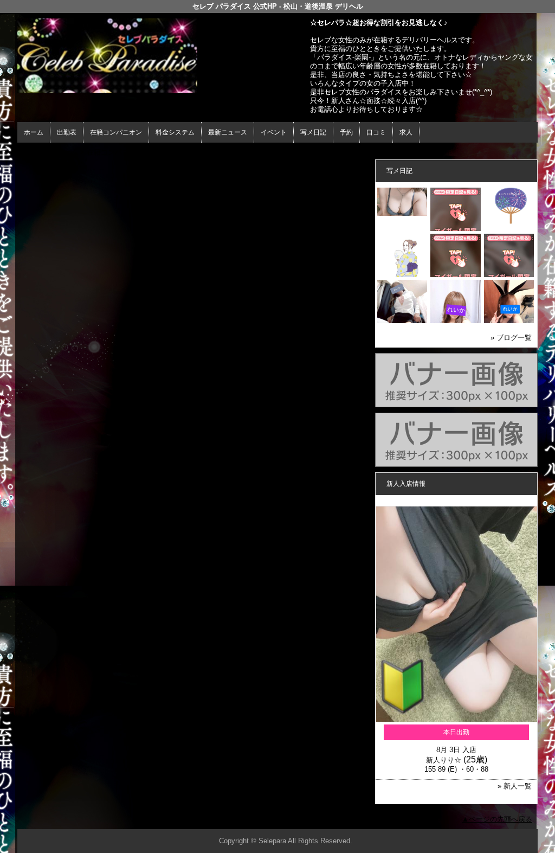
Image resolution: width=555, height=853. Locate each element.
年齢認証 (34, 152)
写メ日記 (313, 132)
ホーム (33, 132)
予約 (346, 132)
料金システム (175, 132)
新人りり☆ (443, 760)
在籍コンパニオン (116, 132)
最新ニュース (227, 132)
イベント (274, 132)
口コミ (376, 132)
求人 (405, 132)
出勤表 (66, 132)
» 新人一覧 (515, 786)
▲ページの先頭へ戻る (497, 819)
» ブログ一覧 (511, 337)
